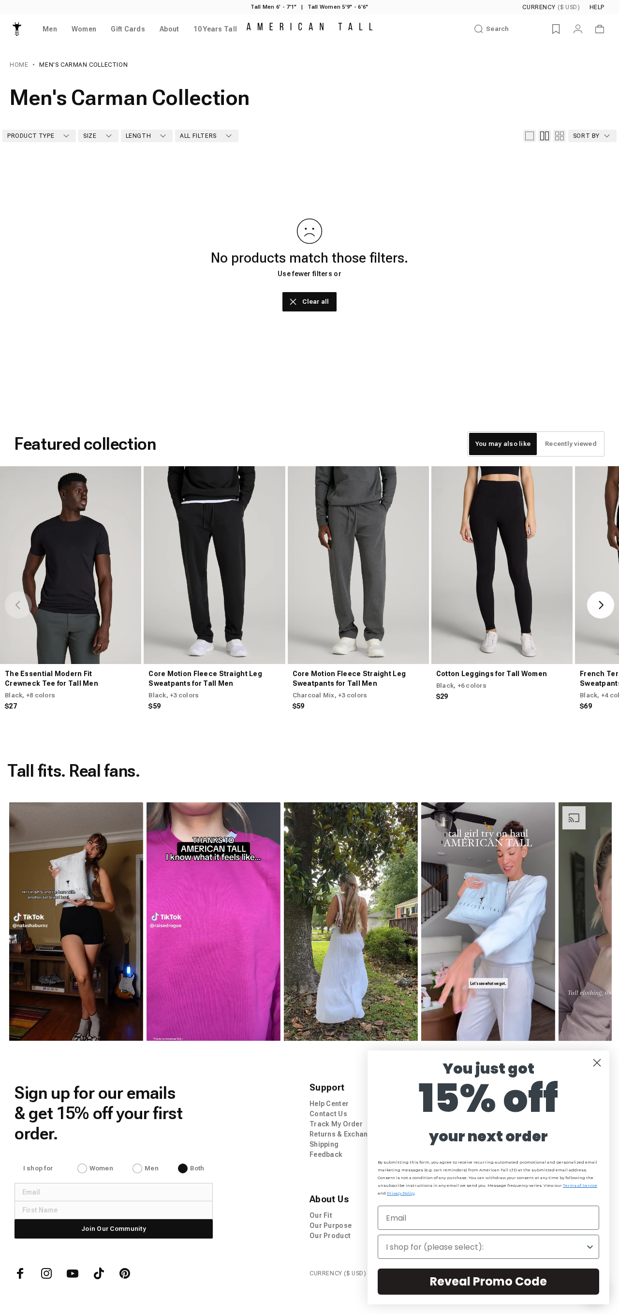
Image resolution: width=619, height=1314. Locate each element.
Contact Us (328, 1114)
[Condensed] (559, 136)
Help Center (329, 1103)
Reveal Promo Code (488, 1281)
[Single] (529, 136)
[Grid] (544, 136)
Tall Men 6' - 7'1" (273, 7)
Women (101, 1168)
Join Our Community (113, 1228)
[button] (76, 921)
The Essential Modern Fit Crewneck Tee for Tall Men (51, 678)
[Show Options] (590, 1246)
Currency (551, 7)
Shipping (324, 1144)
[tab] (503, 444)
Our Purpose (331, 1225)
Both (197, 1168)
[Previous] (18, 605)
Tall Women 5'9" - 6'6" (338, 7)
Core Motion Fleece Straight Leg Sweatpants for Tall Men (205, 678)
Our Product (330, 1236)
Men (152, 1168)
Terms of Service (580, 1185)
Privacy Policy (400, 1193)
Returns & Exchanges (345, 1134)
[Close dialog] (597, 1062)
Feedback (326, 1154)
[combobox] (485, 1246)
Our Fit (321, 1215)
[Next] (600, 605)
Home (19, 64)
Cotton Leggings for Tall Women (491, 674)
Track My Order (336, 1124)
